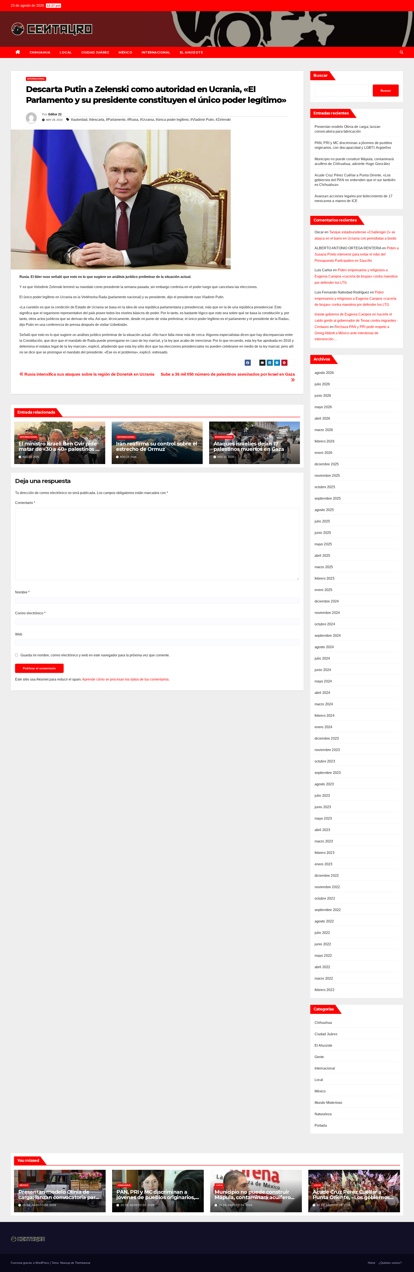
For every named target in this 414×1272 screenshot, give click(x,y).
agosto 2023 (324, 784)
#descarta (96, 119)
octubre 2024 (325, 624)
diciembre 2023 (327, 738)
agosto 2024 (324, 647)
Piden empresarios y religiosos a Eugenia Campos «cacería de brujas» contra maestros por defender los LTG (356, 276)
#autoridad (79, 119)
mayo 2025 (323, 544)
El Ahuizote (191, 52)
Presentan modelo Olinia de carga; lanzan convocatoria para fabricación (58, 1197)
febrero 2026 (324, 441)
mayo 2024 (323, 681)
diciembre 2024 (327, 601)
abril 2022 (322, 967)
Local (66, 52)
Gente (319, 1057)
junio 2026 (323, 395)
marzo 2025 (324, 567)
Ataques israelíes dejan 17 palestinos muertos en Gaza (248, 446)
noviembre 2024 (327, 613)
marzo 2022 (324, 978)
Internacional (156, 52)
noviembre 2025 (327, 475)
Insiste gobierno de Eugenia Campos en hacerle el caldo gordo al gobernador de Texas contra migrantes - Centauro (356, 320)
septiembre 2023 (328, 773)
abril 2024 (322, 693)
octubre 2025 (325, 487)
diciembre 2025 (327, 464)
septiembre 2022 (328, 910)
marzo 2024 (324, 704)
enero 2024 (323, 727)
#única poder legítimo (172, 119)
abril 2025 (322, 555)
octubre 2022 (325, 898)
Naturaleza (323, 1114)
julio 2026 (322, 384)
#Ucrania (147, 119)
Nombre (22, 592)
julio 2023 (322, 795)
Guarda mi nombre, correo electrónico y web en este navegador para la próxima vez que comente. (95, 655)
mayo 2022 (323, 955)
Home (371, 1262)
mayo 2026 (323, 407)
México (125, 52)
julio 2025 (322, 521)
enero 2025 (323, 590)
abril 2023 (322, 830)
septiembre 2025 (328, 498)
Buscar (321, 75)
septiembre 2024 (328, 635)
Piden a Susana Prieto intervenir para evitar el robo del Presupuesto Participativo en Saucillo (357, 254)
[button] (401, 52)
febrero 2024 (324, 715)
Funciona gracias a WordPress (30, 1262)
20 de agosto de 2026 (39, 1205)
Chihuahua (40, 52)
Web (18, 634)
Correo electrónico (30, 613)
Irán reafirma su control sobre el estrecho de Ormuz (156, 446)
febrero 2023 (324, 853)
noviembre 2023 (327, 750)
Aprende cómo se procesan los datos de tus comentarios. (125, 679)
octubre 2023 (325, 761)
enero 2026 (323, 453)
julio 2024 (322, 658)
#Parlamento (115, 119)
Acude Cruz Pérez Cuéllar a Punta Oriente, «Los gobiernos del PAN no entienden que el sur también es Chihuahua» (355, 180)
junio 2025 (323, 533)
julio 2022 (322, 933)
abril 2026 (322, 418)
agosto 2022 (324, 921)
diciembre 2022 (327, 875)
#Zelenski (223, 119)
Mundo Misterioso (328, 1102)
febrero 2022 (324, 990)
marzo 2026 (324, 430)
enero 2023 (323, 864)
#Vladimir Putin (202, 119)
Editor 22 (55, 114)
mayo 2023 (323, 818)
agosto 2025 (324, 510)
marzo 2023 (324, 841)
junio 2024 (323, 670)
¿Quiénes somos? (390, 1262)
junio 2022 (323, 944)
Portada (321, 1125)
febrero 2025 (324, 578)
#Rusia (132, 119)
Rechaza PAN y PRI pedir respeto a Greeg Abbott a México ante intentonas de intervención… (352, 333)
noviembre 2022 (327, 887)
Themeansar (82, 1262)
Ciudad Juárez (95, 52)
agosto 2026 (324, 373)
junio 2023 (323, 807)
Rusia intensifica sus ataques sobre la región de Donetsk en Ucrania (89, 374)
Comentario (25, 503)
